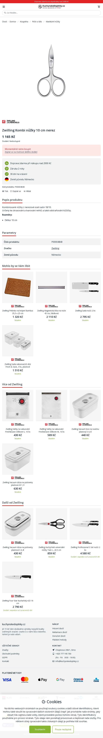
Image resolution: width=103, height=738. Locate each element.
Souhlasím (40, 729)
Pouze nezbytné (63, 729)
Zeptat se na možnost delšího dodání (21, 152)
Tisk (6, 191)
